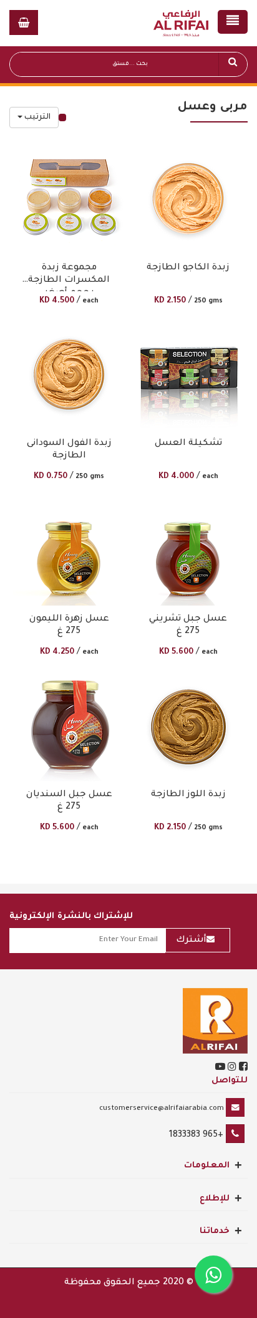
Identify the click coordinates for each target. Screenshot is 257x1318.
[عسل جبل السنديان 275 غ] (68, 725)
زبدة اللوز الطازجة (188, 795)
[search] (232, 64)
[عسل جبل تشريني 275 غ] (188, 549)
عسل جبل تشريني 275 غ (188, 625)
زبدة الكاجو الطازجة (188, 268)
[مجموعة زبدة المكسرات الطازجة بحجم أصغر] (68, 198)
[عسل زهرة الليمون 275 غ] (68, 549)
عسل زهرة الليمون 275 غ (69, 625)
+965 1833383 (196, 1136)
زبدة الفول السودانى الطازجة (69, 450)
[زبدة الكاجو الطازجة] (188, 198)
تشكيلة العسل (188, 444)
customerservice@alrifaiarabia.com (161, 1108)
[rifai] (215, 1022)
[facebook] (242, 1069)
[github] (230, 1069)
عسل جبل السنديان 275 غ (69, 801)
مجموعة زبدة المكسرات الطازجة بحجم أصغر (69, 277)
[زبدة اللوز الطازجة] (188, 725)
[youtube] (220, 1069)
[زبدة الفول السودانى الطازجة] (68, 373)
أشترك (191, 941)
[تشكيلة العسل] (188, 373)
